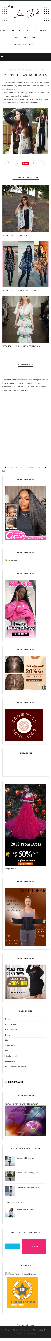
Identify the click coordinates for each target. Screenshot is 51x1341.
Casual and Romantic (25, 1158)
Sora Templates (23, 1330)
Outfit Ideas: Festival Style (15, 235)
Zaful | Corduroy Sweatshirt (28, 1187)
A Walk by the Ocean (25, 1209)
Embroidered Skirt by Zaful (27, 1173)
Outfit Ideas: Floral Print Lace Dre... (20, 291)
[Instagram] (12, 6)
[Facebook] (9, 6)
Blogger (30, 1325)
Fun (6, 1050)
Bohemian (12, 70)
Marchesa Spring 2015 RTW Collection (21, 346)
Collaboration (11, 1029)
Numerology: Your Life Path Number (21, 1104)
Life (6, 1040)
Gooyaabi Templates (25, 1333)
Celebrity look (11, 1056)
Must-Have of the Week (15, 1066)
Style (3, 30)
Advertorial (10, 1045)
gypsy (21, 70)
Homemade (10, 1061)
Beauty (16, 30)
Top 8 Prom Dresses (14, 1202)
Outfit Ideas (32, 70)
